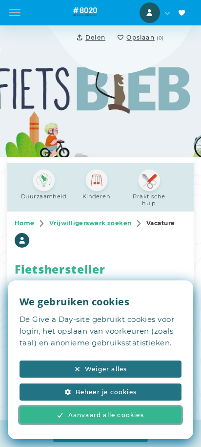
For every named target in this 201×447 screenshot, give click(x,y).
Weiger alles (106, 369)
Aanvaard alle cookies (106, 415)
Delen (95, 37)
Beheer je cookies (106, 392)
